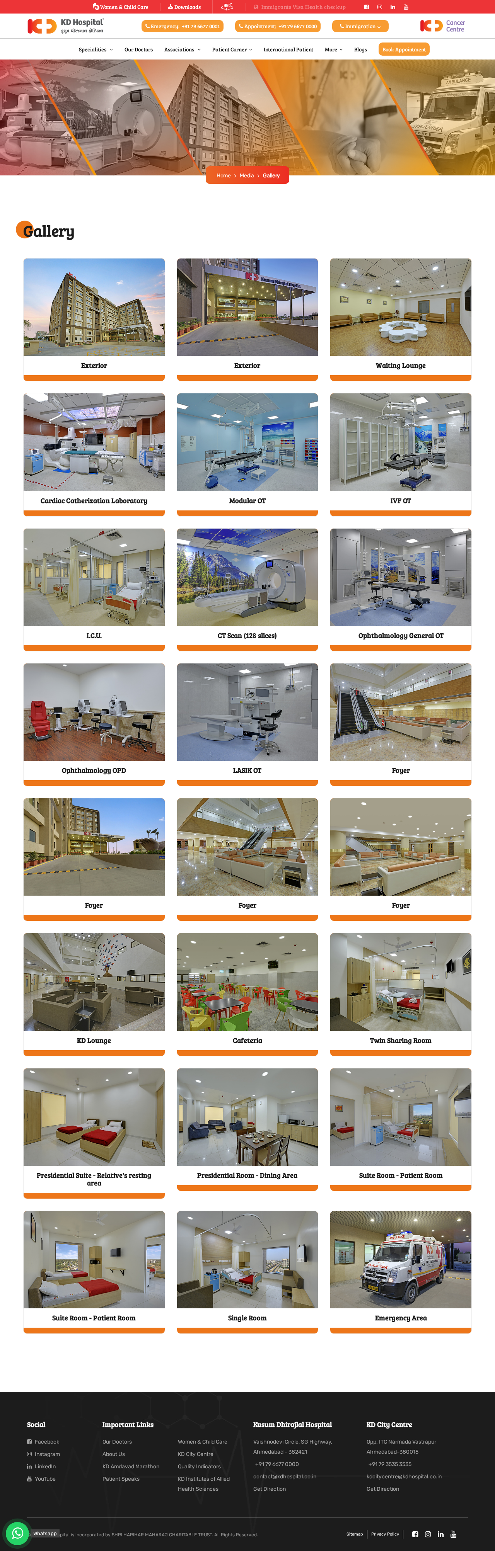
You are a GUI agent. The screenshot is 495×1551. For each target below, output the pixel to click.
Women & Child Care (124, 6)
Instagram (47, 1454)
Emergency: (185, 26)
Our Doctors (139, 49)
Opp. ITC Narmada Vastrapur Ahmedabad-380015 (401, 1447)
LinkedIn (45, 1466)
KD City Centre (195, 1454)
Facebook (46, 1442)
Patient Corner (229, 49)
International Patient (288, 49)
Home (224, 175)
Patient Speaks (121, 1479)
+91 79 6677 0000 (277, 1464)
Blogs (360, 49)
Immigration (360, 26)
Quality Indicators (199, 1466)
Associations (179, 49)
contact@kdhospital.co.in (284, 1476)
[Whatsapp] (17, 1533)
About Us (113, 1454)
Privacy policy (385, 1534)
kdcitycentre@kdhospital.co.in (404, 1476)
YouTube (45, 1479)
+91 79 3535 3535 (390, 1464)
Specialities (93, 49)
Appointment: (280, 26)
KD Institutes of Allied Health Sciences (204, 1484)
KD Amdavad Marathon (130, 1466)
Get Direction (269, 1489)
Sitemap (354, 1534)
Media (247, 175)
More (331, 49)
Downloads (187, 6)
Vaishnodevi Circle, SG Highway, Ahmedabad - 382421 (292, 1447)
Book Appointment (404, 49)
